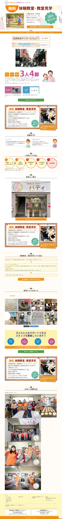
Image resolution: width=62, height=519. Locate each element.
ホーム (10, 32)
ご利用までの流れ (9, 500)
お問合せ (46, 496)
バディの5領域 (8, 498)
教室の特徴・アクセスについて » (31, 219)
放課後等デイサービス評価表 (31, 32)
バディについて (8, 496)
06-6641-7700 (44, 512)
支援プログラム (8, 499)
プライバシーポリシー (49, 500)
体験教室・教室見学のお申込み (51, 498)
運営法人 (7, 501)
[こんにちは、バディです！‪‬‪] (50, 318)
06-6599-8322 (17, 512)
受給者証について (22, 505)
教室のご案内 (41, 32)
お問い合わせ (52, 32)
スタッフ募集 (48, 499)
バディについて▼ (20, 32)
